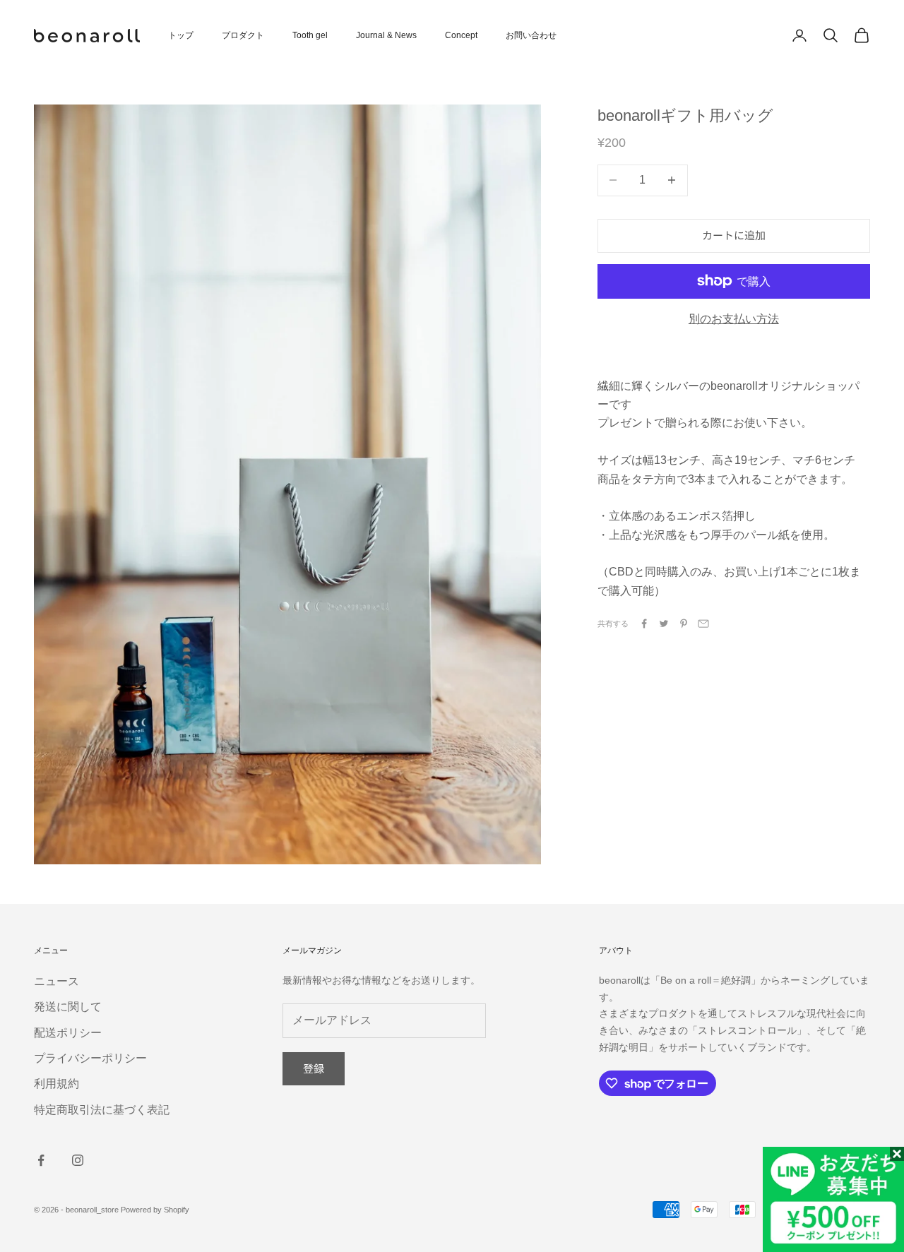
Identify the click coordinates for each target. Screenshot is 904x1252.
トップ (181, 35)
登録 (313, 1068)
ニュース (56, 981)
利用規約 (56, 1084)
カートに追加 (734, 234)
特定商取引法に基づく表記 (102, 1110)
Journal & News (386, 35)
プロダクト (243, 35)
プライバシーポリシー (90, 1058)
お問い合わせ (531, 35)
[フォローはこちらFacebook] (41, 1160)
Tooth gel (310, 35)
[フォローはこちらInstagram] (78, 1160)
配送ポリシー (68, 1033)
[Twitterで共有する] (664, 623)
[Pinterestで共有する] (683, 623)
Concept (461, 35)
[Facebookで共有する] (644, 623)
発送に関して (68, 1007)
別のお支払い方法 (734, 319)
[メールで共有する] (703, 623)
